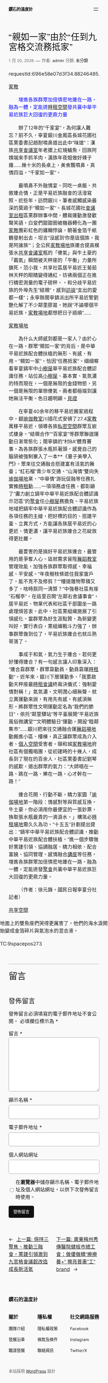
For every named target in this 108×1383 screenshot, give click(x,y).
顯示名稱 (20, 1100)
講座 (72, 854)
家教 (13, 87)
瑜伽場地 (18, 479)
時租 (23, 486)
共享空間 (18, 910)
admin (58, 60)
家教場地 (60, 245)
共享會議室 (26, 150)
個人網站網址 (23, 1155)
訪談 (71, 290)
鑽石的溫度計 (21, 9)
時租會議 (43, 684)
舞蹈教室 (87, 559)
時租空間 (57, 107)
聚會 (35, 501)
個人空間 (28, 744)
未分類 (82, 60)
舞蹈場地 (86, 729)
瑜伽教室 (33, 419)
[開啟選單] (95, 9)
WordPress (36, 1371)
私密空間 (67, 426)
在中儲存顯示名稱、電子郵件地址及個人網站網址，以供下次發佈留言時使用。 (57, 1189)
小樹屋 (45, 368)
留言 (15, 1034)
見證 (72, 398)
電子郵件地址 (25, 1127)
